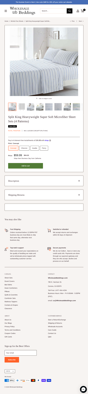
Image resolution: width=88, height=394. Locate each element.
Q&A (49, 337)
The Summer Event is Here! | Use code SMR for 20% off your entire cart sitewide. (44, 2)
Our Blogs (8, 323)
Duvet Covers (9, 281)
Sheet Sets (8, 278)
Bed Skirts (8, 285)
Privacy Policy (10, 326)
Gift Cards (8, 337)
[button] (83, 389)
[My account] (78, 11)
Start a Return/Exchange (57, 320)
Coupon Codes (10, 333)
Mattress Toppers (11, 301)
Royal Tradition (14, 131)
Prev (73, 21)
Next (80, 21)
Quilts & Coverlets (11, 295)
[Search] (69, 10)
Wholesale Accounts (55, 326)
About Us (8, 320)
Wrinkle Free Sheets (17, 21)
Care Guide (52, 330)
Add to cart (26, 166)
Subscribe (12, 360)
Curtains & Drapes (11, 305)
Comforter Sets (10, 298)
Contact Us (52, 333)
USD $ (8, 371)
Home (6, 21)
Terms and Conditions (12, 330)
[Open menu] (6, 11)
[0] (82, 11)
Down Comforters (11, 288)
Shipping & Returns (55, 323)
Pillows (7, 291)
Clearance (8, 308)
